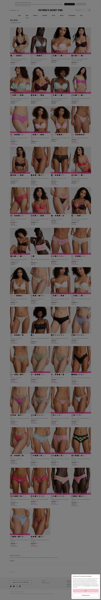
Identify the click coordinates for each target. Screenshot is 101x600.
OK (86, 590)
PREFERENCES (86, 595)
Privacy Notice (87, 585)
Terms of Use (95, 585)
